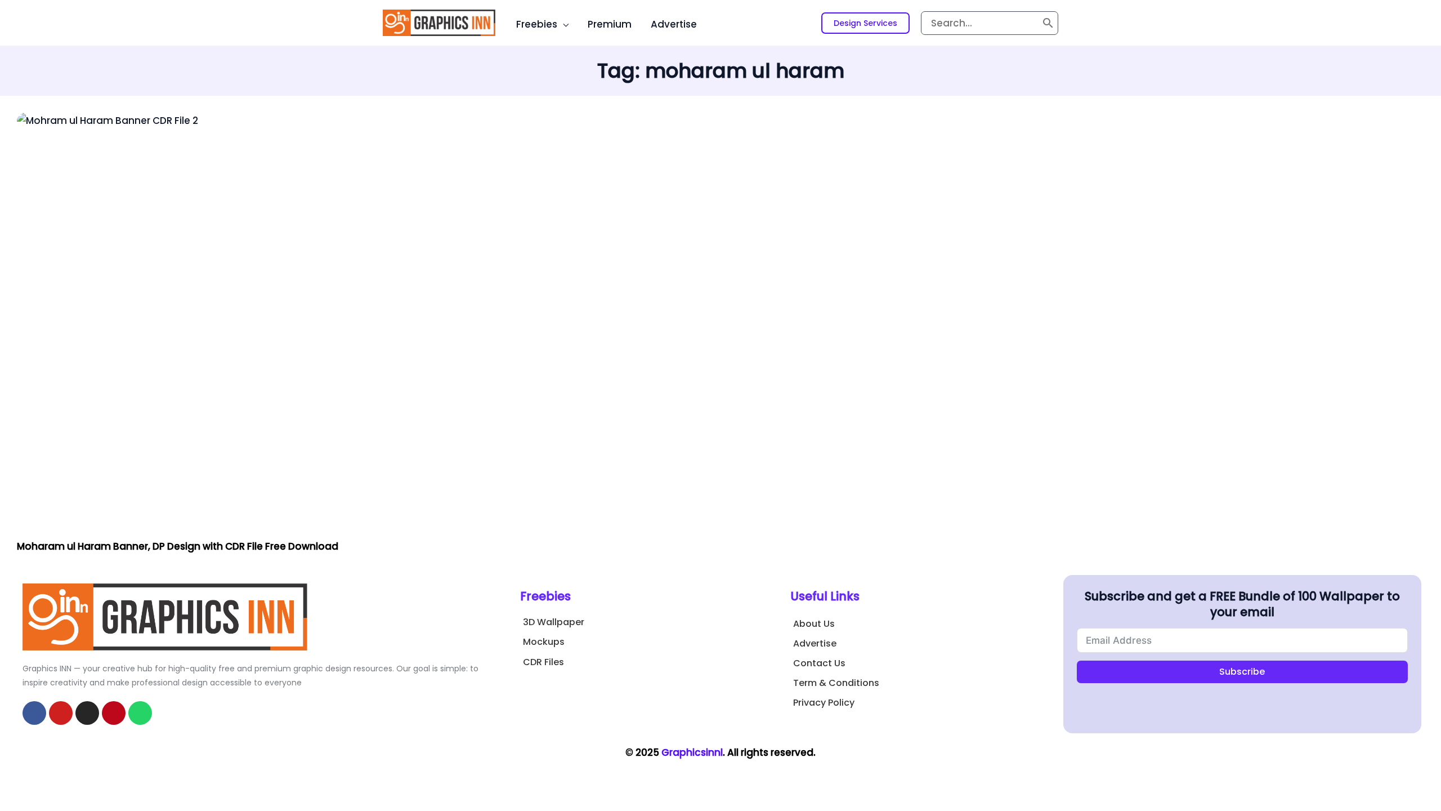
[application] (563, 24)
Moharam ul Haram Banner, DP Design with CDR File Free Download (177, 546)
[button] (865, 23)
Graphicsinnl (692, 752)
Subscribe (1242, 671)
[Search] (1048, 23)
